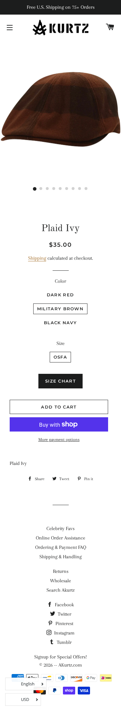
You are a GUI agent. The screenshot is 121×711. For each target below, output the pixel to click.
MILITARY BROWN (60, 308)
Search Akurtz (60, 590)
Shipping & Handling (60, 557)
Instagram (64, 633)
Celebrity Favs (60, 528)
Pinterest (63, 623)
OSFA (60, 357)
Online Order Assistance (60, 538)
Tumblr (63, 642)
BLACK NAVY (60, 322)
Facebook (64, 605)
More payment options (59, 439)
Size (60, 343)
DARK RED (60, 294)
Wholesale (60, 581)
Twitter (63, 614)
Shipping (37, 258)
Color (60, 281)
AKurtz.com (70, 665)
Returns (60, 571)
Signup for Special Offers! (60, 657)
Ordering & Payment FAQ (60, 547)
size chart (60, 381)
